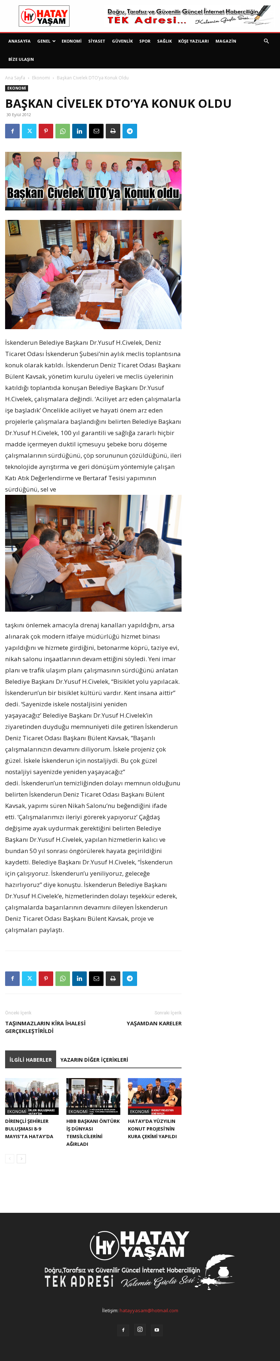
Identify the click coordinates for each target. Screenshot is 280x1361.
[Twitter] (29, 131)
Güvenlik (122, 41)
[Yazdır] (113, 131)
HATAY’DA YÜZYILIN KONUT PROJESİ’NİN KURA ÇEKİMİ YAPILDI (152, 1129)
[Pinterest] (46, 131)
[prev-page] (9, 1158)
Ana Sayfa (15, 78)
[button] (266, 41)
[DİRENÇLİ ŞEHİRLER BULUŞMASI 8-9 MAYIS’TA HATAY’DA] (32, 1096)
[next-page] (21, 1158)
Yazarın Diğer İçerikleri (94, 1059)
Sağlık (164, 41)
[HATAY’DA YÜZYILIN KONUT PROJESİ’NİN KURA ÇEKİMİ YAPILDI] (155, 1096)
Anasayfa (19, 41)
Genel (43, 41)
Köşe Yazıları (193, 41)
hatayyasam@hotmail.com (149, 1310)
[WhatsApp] (62, 131)
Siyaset (96, 41)
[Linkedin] (79, 131)
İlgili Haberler (30, 1059)
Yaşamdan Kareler (154, 1023)
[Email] (96, 131)
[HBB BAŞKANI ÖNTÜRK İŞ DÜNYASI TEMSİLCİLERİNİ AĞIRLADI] (93, 1096)
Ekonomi (72, 41)
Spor (145, 41)
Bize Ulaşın (21, 59)
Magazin (225, 41)
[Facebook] (12, 131)
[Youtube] (157, 1330)
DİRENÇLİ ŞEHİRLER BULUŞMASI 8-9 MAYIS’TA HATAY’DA (29, 1129)
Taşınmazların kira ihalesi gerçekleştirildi (45, 1026)
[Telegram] (129, 131)
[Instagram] (140, 1330)
